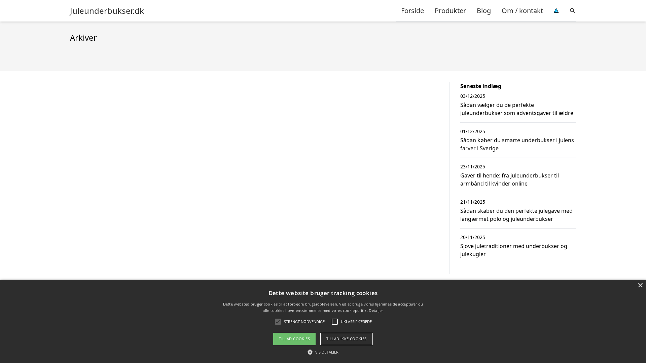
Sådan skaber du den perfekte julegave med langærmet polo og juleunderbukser (516, 215)
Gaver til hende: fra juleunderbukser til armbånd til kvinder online (509, 179)
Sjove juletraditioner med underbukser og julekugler (513, 250)
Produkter (450, 10)
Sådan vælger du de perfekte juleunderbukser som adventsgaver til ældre (516, 109)
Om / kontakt (522, 10)
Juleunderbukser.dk (107, 10)
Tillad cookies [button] (294, 338)
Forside (412, 10)
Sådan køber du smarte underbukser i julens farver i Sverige (517, 144)
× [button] (640, 285)
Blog (484, 10)
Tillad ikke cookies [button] (346, 338)
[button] (323, 352)
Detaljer (376, 310)
